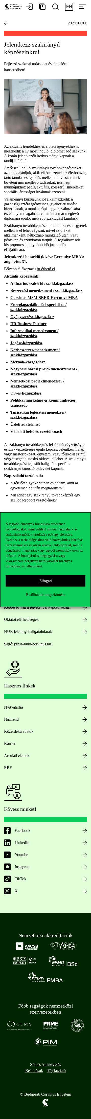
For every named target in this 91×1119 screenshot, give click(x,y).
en (69, 7)
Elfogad (45, 581)
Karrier (9, 743)
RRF (8, 767)
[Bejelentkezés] (29, 7)
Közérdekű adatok (18, 731)
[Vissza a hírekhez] (6, 23)
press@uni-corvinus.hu (32, 644)
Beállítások (34, 1070)
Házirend (11, 719)
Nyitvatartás (13, 707)
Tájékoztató (56, 1070)
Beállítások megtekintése (45, 595)
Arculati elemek (16, 755)
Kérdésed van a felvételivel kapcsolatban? (37, 607)
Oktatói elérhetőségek (21, 619)
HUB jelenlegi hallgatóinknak (28, 631)
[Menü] (82, 7)
